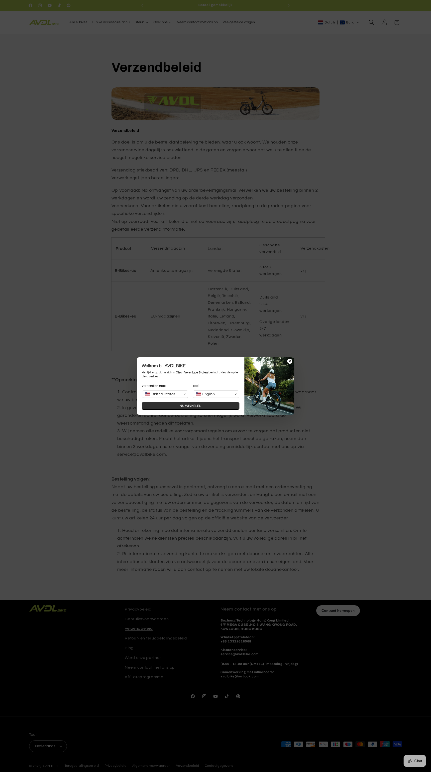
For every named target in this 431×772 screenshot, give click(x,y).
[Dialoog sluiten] (289, 361)
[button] (165, 394)
